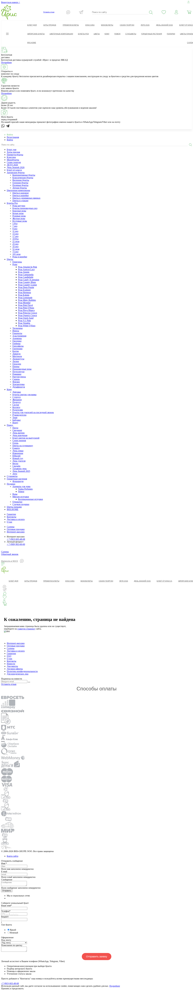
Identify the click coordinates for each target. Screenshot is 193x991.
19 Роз (15, 239)
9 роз (14, 228)
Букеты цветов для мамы (24, 394)
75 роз (15, 251)
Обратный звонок (9, 554)
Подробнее (6, 62)
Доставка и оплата (16, 519)
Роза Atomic (24, 272)
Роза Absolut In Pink (27, 267)
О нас (9, 522)
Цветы (10, 259)
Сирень (16, 379)
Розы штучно (18, 205)
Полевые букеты (20, 185)
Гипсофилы (18, 346)
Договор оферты (15, 669)
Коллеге (16, 407)
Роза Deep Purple (26, 287)
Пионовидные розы (22, 369)
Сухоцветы (12, 476)
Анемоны (17, 338)
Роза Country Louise (27, 285)
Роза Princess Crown (27, 313)
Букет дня (11, 149)
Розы (14, 264)
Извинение (17, 453)
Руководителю (19, 415)
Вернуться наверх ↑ (10, 2)
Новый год (17, 458)
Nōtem (21, 491)
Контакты (11, 517)
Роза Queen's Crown (27, 315)
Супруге (16, 397)
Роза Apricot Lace (26, 269)
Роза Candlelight (25, 277)
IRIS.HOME (12, 509)
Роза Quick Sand (25, 318)
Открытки (17, 502)
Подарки (11, 484)
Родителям (17, 410)
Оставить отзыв (48, 12)
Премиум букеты (15, 154)
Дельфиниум (18, 387)
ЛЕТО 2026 (12, 165)
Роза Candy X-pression (28, 279)
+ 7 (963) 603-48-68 (16, 539)
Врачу (15, 422)
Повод (10, 425)
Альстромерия (19, 336)
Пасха (15, 428)
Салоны (10, 526)
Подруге (16, 402)
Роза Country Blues (27, 282)
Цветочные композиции (18, 190)
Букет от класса (14, 170)
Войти (10, 140)
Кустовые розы (19, 221)
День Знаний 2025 (21, 471)
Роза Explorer (24, 290)
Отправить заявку (96, 956)
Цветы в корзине (20, 193)
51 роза (15, 249)
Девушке (16, 392)
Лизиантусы (18, 359)
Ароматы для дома (21, 486)
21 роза (15, 241)
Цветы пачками (14, 507)
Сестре (15, 405)
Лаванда (16, 354)
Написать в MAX (9, 561)
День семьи (17, 450)
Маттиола (17, 356)
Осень (15, 443)
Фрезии (16, 382)
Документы (12, 666)
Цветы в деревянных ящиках (26, 198)
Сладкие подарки (20, 504)
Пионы (15, 366)
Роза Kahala (23, 295)
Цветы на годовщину (22, 445)
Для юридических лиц (17, 674)
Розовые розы (19, 216)
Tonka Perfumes (25, 489)
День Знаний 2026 (15, 167)
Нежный (14, 932)
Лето (14, 473)
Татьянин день (19, 468)
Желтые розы (18, 218)
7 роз (14, 226)
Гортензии (17, 348)
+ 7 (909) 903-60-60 (16, 544)
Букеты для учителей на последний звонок (33, 412)
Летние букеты (19, 188)
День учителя (18, 461)
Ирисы (15, 331)
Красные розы (19, 211)
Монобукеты (13, 160)
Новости (11, 663)
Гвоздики (16, 341)
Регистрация (13, 137)
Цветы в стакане (20, 200)
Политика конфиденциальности (22, 671)
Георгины (17, 262)
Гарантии (11, 514)
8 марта (16, 448)
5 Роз (14, 223)
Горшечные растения (17, 479)
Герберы (16, 343)
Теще (14, 417)
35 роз (15, 246)
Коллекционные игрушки (30, 499)
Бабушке (16, 420)
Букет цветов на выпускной (25, 438)
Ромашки (16, 374)
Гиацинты (17, 333)
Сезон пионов (19, 440)
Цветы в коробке (20, 195)
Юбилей (16, 456)
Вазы (14, 494)
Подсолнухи (18, 371)
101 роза (16, 254)
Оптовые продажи (16, 529)
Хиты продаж (13, 152)
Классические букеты (22, 177)
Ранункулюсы (19, 376)
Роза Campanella (25, 274)
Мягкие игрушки (20, 496)
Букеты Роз (12, 203)
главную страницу (26, 629)
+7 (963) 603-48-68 (10, 983)
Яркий (13, 930)
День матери (18, 433)
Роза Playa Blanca (26, 310)
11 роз (15, 231)
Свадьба (16, 466)
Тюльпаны (17, 328)
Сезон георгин (14, 162)
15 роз (15, 234)
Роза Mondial (24, 302)
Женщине (17, 399)
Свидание (17, 430)
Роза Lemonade (25, 297)
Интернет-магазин (16, 532)
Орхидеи (16, 364)
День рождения (19, 435)
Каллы (15, 351)
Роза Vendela (24, 323)
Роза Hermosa (24, 292)
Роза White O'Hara (26, 325)
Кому (9, 389)
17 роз (15, 236)
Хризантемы (18, 384)
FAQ (9, 656)
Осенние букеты (20, 182)
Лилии (15, 361)
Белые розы (18, 213)
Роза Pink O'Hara (26, 308)
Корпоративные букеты (23, 175)
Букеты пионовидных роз (24, 208)
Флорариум (17, 481)
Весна (15, 463)
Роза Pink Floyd (25, 305)
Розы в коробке (19, 257)
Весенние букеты (20, 180)
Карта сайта (12, 856)
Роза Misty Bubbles (27, 300)
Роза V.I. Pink (24, 320)
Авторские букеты (16, 172)
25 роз (15, 244)
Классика (11, 157)
